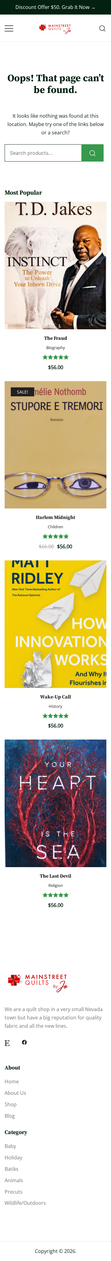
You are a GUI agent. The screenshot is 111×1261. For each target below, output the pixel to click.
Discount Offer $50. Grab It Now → (55, 7)
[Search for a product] (102, 28)
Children (55, 526)
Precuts (14, 1191)
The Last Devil (55, 876)
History (55, 706)
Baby (10, 1146)
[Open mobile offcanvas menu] (9, 28)
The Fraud (55, 338)
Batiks (11, 1169)
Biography (55, 347)
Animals (14, 1180)
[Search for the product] (92, 153)
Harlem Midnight (55, 517)
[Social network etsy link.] (7, 1042)
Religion (55, 885)
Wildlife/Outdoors (25, 1203)
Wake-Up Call (55, 697)
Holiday (13, 1157)
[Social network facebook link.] (24, 1042)
